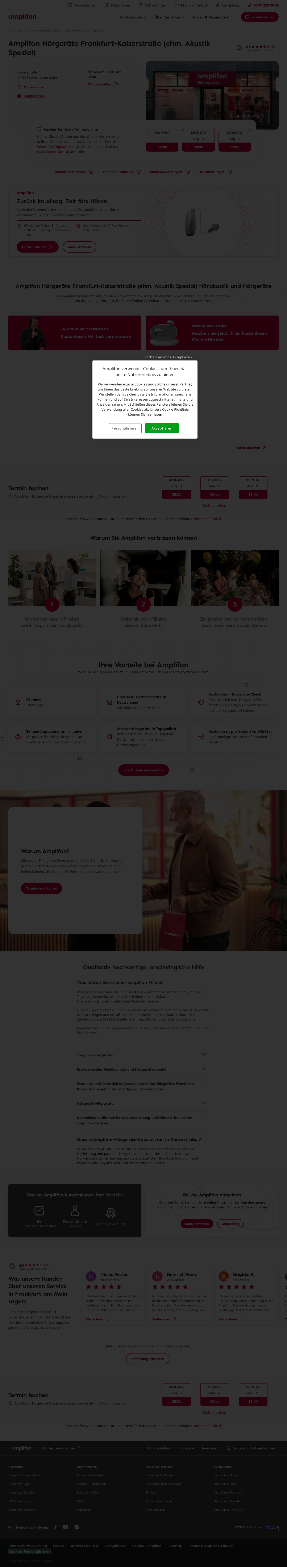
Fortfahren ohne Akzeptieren (168, 357)
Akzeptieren (161, 428)
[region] (144, 399)
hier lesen (154, 414)
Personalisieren (125, 428)
